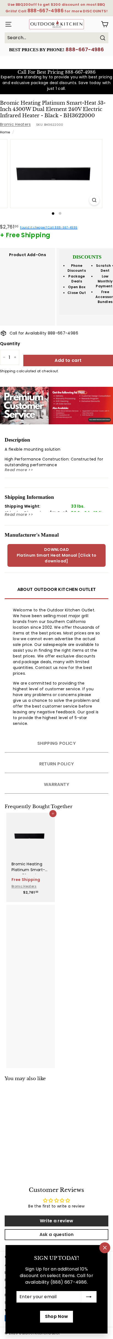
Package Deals (76, 279)
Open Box (76, 287)
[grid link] (30, 833)
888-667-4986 (85, 49)
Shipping (8, 371)
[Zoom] (94, 200)
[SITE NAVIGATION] (7, 24)
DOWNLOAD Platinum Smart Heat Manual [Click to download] (57, 555)
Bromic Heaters (15, 124)
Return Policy (56, 764)
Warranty (56, 784)
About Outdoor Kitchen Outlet (56, 589)
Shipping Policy (56, 743)
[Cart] (104, 24)
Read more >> (19, 470)
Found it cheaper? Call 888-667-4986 (48, 227)
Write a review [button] (57, 1221)
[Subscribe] (89, 1297)
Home (5, 132)
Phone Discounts (76, 268)
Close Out (76, 292)
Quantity (10, 344)
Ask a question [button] (56, 1234)
